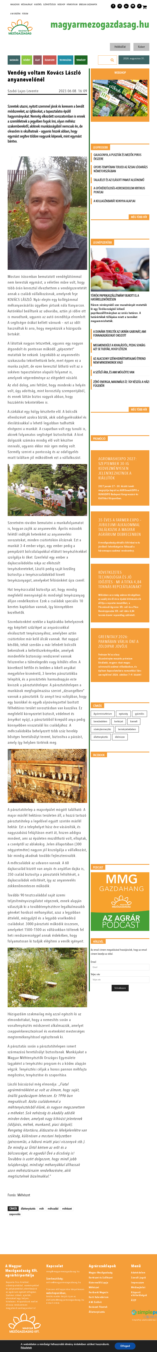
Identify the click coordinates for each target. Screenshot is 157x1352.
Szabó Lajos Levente (23, 91)
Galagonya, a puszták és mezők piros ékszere (117, 157)
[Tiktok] (139, 6)
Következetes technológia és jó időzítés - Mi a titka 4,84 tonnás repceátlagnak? (119, 580)
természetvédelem (127, 729)
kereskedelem (100, 721)
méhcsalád (53, 1208)
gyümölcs (139, 714)
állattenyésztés (28, 1208)
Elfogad (125, 1346)
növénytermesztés (102, 729)
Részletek (26, 1348)
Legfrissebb (100, 147)
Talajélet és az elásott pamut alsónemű (119, 180)
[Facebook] (113, 6)
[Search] (112, 60)
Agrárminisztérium (103, 714)
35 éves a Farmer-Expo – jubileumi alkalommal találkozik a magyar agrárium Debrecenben (120, 527)
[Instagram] (119, 6)
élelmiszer (120, 737)
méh (41, 1208)
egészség (123, 714)
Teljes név (95, 974)
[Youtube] (133, 6)
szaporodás (14, 1214)
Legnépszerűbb (102, 242)
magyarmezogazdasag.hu (99, 24)
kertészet (118, 721)
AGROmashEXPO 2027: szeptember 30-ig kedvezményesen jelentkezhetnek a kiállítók (117, 468)
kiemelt (133, 721)
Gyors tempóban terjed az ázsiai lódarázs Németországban (121, 169)
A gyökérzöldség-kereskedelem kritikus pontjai (119, 190)
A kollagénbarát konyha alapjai (114, 201)
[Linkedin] (126, 6)
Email (93, 962)
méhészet (67, 1208)
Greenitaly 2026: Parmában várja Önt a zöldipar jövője (118, 641)
